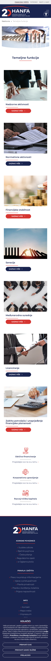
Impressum (25, 614)
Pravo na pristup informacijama (26, 577)
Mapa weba (25, 610)
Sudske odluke (26, 547)
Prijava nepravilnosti (25, 591)
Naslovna (6, 21)
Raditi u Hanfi (44, 2)
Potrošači (34, 2)
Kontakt (26, 607)
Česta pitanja (25, 554)
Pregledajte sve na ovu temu (24, 462)
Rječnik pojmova (26, 551)
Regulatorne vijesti (26, 558)
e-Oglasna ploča (26, 562)
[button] (46, 14)
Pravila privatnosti (25, 584)
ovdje (45, 631)
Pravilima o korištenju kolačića (23, 635)
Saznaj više (17, 111)
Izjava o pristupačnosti (26, 581)
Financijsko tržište (22, 2)
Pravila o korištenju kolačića (26, 588)
